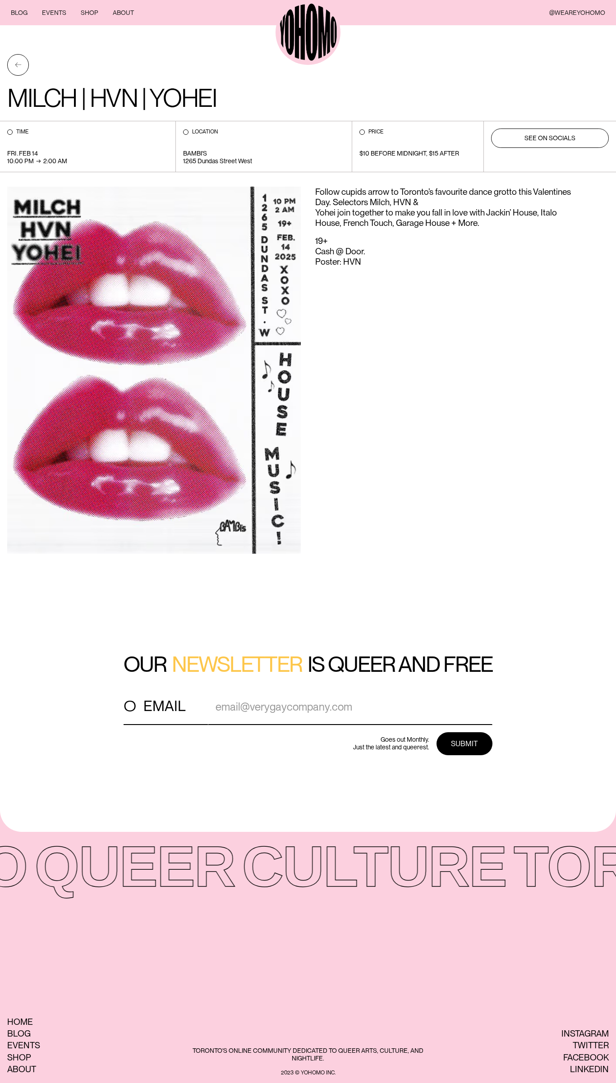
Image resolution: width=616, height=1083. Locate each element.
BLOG (19, 12)
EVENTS (54, 12)
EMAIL (164, 706)
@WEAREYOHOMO (577, 12)
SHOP (89, 12)
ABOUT (123, 12)
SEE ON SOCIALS (549, 138)
